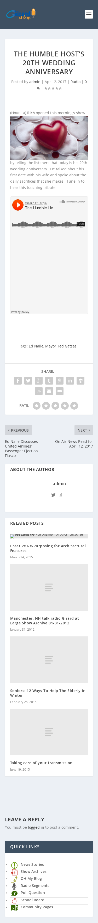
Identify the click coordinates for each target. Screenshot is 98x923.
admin (35, 81)
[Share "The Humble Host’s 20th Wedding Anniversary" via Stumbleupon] (38, 391)
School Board (32, 899)
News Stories (32, 864)
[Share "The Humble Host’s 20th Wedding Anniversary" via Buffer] (80, 380)
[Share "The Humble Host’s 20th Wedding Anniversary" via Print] (59, 391)
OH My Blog (31, 878)
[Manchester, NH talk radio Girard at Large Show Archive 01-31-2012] (49, 587)
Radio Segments (35, 885)
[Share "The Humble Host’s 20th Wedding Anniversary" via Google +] (38, 380)
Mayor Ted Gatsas (61, 346)
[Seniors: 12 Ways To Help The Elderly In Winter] (49, 659)
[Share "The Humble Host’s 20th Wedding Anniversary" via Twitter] (28, 380)
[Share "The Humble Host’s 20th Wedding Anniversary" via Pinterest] (59, 380)
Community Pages (37, 906)
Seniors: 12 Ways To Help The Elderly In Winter (48, 693)
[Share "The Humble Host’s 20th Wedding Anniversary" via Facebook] (18, 380)
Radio (75, 81)
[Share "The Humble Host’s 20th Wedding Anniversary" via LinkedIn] (70, 380)
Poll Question (33, 892)
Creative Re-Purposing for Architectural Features (48, 548)
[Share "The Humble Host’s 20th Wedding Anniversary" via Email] (49, 391)
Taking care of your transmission (41, 762)
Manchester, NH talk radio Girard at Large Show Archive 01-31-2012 (44, 620)
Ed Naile (36, 346)
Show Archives (34, 871)
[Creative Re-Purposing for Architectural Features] (49, 536)
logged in (36, 827)
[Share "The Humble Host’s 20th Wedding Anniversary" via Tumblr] (49, 380)
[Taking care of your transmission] (49, 732)
